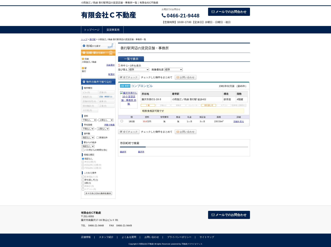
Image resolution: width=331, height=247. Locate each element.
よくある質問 (129, 237)
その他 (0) (87, 110)
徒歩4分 (202, 99)
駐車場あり (91, 177)
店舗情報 (86, 237)
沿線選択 (110, 65)
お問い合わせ (187, 77)
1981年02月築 (226, 86)
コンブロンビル (142, 86)
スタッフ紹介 (106, 237)
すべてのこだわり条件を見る (98, 193)
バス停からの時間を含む (96, 150)
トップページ (91, 29)
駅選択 (111, 74)
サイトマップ (207, 237)
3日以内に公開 (93, 165)
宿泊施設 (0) (88, 106)
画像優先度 (158, 69)
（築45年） (241, 86)
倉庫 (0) (102, 101)
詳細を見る (239, 121)
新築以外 (103, 137)
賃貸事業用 (113, 29)
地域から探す (98, 46)
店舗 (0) (102, 92)
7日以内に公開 (93, 168)
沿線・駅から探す (98, 53)
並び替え (123, 69)
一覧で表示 (131, 58)
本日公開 (90, 162)
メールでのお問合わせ (231, 11)
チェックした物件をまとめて (156, 77)
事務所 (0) (87, 97)
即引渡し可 (91, 180)
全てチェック (130, 77)
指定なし (89, 158)
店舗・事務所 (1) (105, 97)
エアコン (90, 189)
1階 (88, 183)
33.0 (145, 121)
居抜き (89, 186)
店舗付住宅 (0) (89, 101)
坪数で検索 (109, 125)
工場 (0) (102, 106)
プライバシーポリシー (179, 237)
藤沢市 (141, 152)
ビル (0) (86, 92)
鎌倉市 (123, 152)
